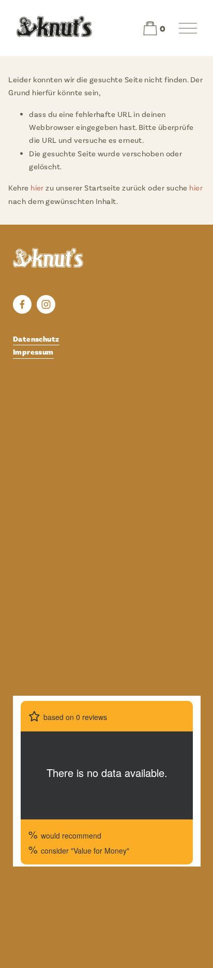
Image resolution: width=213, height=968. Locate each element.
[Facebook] (22, 304)
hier (37, 187)
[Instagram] (46, 304)
